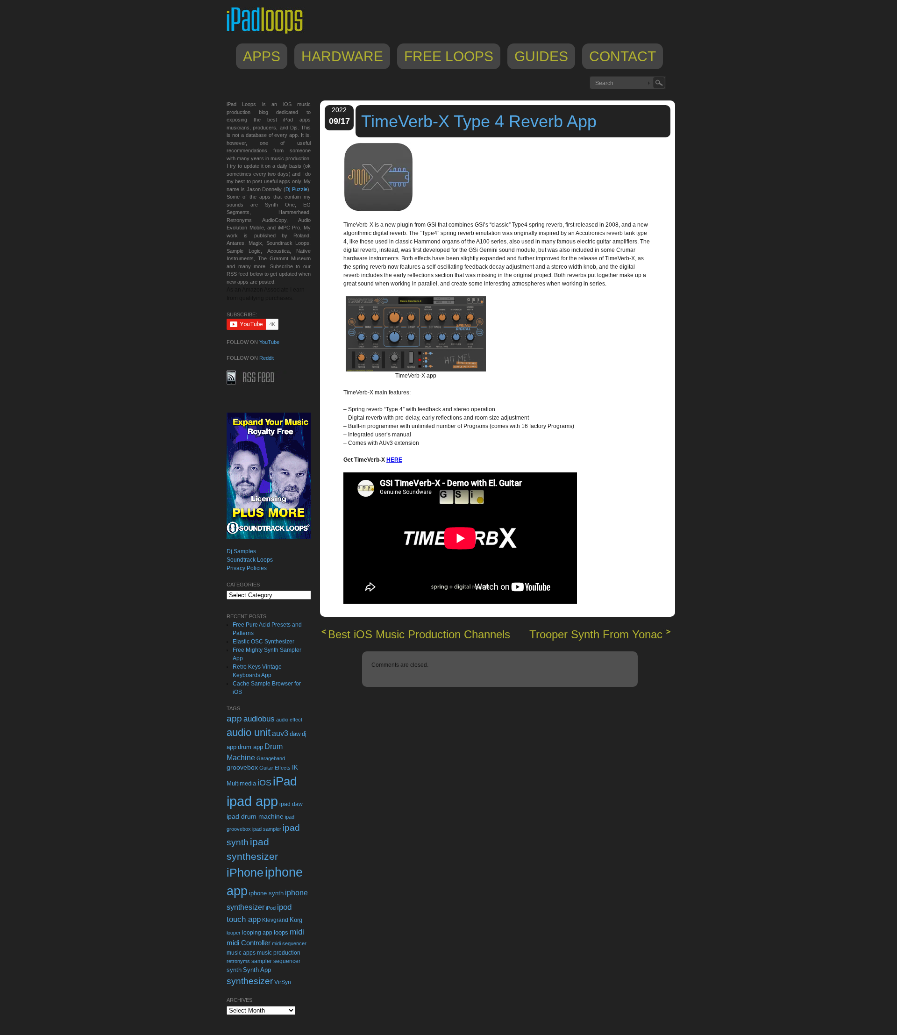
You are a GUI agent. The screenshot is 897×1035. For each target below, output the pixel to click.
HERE (394, 460)
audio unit (249, 732)
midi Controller (249, 943)
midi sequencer (289, 943)
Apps (261, 56)
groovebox (242, 767)
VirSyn (282, 982)
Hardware (342, 56)
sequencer (286, 961)
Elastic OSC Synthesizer (263, 641)
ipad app (252, 801)
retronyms (238, 961)
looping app (257, 932)
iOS (264, 782)
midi (297, 931)
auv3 (280, 733)
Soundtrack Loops (250, 560)
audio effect (289, 719)
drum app (250, 747)
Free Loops (448, 56)
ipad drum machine (255, 816)
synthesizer (250, 981)
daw (295, 733)
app (234, 718)
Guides (541, 56)
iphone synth (266, 893)
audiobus (259, 718)
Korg (296, 919)
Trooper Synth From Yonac (595, 634)
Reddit (266, 358)
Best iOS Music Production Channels (419, 634)
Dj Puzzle (296, 189)
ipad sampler (266, 829)
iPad (285, 781)
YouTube (269, 342)
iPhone (245, 872)
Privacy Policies (247, 568)
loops (281, 932)
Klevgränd (275, 920)
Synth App (257, 969)
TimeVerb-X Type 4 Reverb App (479, 121)
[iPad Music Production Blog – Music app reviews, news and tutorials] (269, 33)
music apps (241, 952)
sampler (261, 961)
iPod (271, 908)
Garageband (270, 758)
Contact (622, 56)
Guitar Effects (275, 768)
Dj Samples (241, 551)
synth (234, 969)
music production (278, 952)
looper (234, 932)
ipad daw (291, 804)
